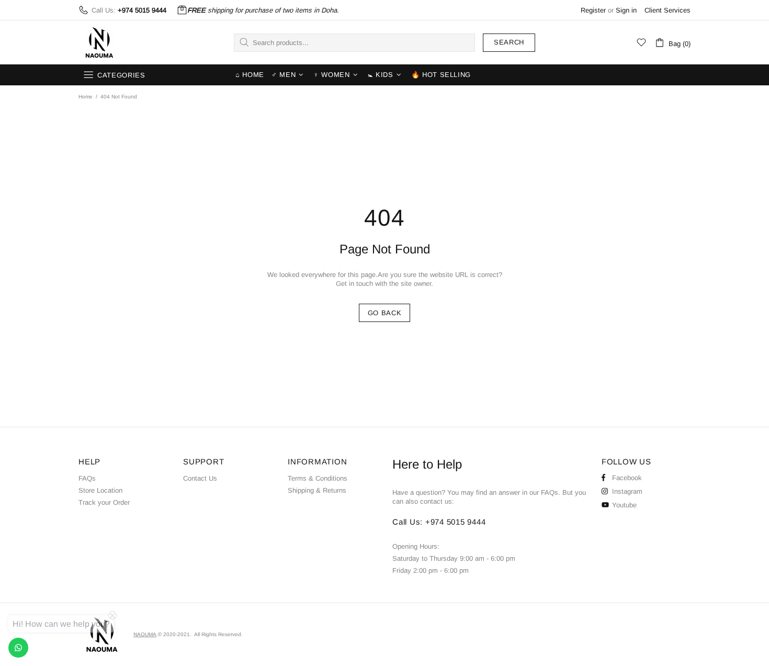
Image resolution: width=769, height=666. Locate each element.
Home (85, 96)
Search (509, 42)
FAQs (87, 478)
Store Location (100, 490)
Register (593, 10)
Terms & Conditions (317, 478)
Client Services (667, 10)
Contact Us (200, 478)
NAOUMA (99, 42)
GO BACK (385, 313)
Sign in (626, 10)
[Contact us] (18, 648)
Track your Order (104, 502)
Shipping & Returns (317, 490)
